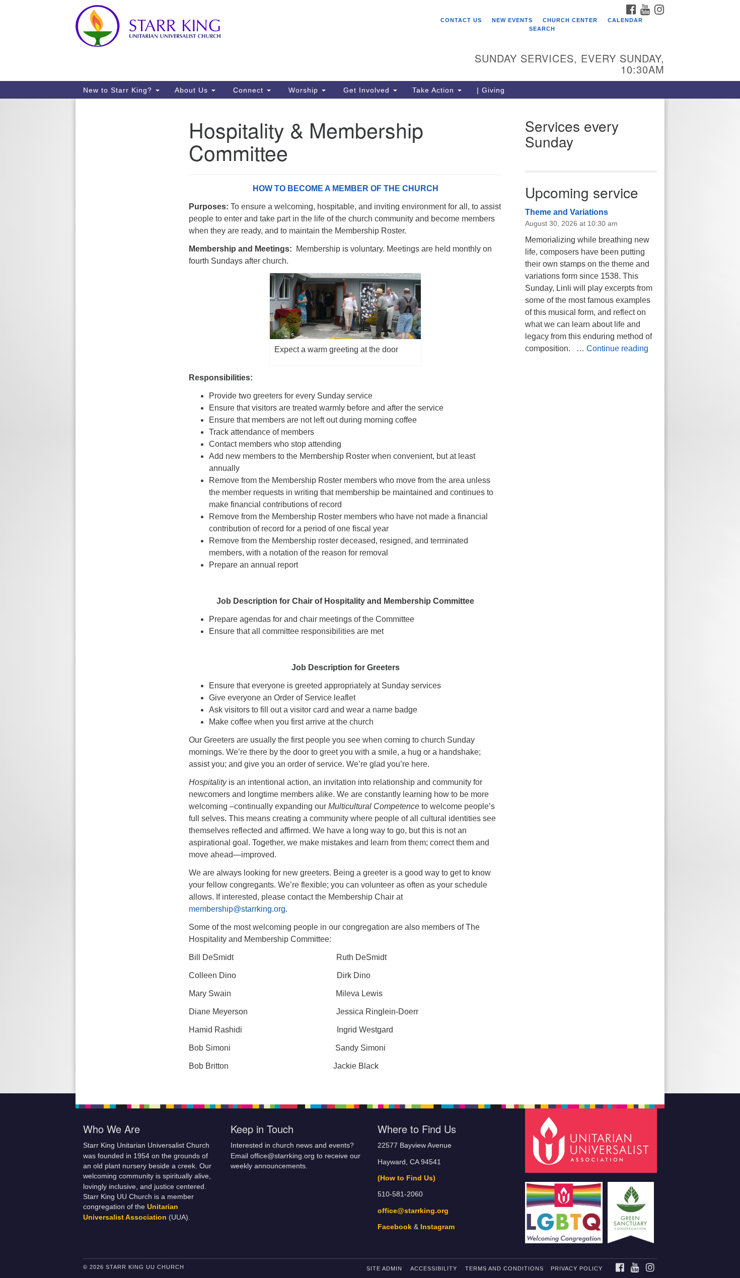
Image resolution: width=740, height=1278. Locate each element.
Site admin (384, 1268)
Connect (248, 90)
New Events (512, 20)
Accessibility (433, 1268)
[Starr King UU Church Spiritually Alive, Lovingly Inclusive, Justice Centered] (247, 27)
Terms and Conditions (504, 1268)
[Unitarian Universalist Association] (592, 1140)
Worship (303, 90)
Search (542, 29)
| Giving (491, 90)
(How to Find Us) (406, 1178)
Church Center (570, 20)
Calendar (625, 20)
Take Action (434, 90)
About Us (192, 90)
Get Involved (366, 90)
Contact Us (461, 20)
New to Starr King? (119, 90)
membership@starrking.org (237, 909)
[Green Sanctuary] (632, 1208)
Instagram (437, 1227)
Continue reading (617, 348)
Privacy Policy (577, 1268)
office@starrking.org (413, 1211)
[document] (370, 596)
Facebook (395, 1227)
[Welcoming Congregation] (565, 1208)
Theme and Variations (566, 212)
